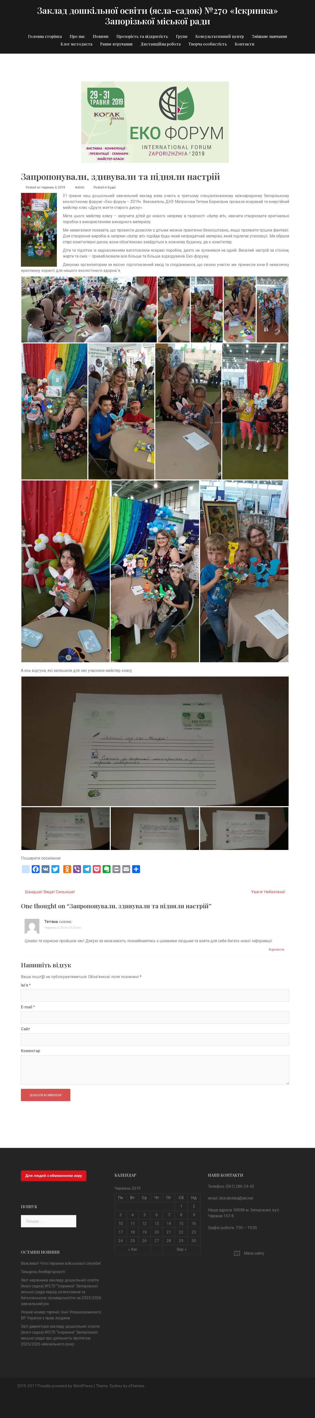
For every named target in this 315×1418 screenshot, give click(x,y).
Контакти (244, 43)
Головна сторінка (45, 36)
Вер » (182, 1249)
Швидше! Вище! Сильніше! (50, 892)
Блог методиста (76, 43)
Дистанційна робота (161, 43)
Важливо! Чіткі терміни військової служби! (61, 1263)
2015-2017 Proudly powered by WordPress (55, 1386)
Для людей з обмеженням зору (53, 1175)
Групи (182, 36)
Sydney (116, 1386)
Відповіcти (276, 949)
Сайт (25, 1029)
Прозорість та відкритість (142, 36)
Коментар (30, 1050)
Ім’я (26, 985)
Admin (79, 187)
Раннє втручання (116, 43)
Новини (101, 36)
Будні (112, 187)
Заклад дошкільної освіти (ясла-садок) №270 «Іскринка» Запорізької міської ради (157, 15)
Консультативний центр (219, 36)
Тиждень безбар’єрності (43, 1271)
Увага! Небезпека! (268, 892)
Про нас (77, 36)
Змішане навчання (269, 36)
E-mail (28, 1007)
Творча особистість (208, 43)
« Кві (132, 1249)
